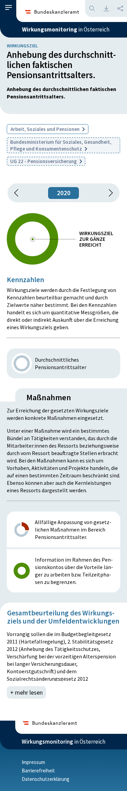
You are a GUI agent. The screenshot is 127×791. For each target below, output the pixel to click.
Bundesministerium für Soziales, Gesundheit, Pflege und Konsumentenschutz (60, 145)
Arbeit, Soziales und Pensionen (45, 129)
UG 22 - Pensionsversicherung (44, 161)
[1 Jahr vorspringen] (108, 192)
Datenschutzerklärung (45, 779)
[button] (8, 7)
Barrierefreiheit (38, 770)
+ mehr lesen (26, 692)
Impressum (33, 762)
